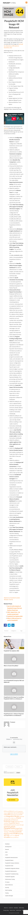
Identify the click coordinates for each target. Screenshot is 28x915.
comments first (17, 739)
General (7, 849)
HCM (5, 816)
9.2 (17, 811)
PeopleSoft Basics (9, 860)
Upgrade (17, 835)
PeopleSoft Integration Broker (12, 868)
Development (8, 846)
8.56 (10, 811)
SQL (8, 835)
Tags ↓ (21, 630)
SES (5, 835)
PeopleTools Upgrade (11, 830)
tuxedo (11, 835)
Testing (7, 893)
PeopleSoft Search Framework (12, 824)
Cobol (5, 814)
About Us (6, 907)
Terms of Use (12, 910)
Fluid (18, 814)
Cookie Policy (18, 910)
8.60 (15, 811)
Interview (22, 816)
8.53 (5, 811)
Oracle (18, 818)
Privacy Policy (6, 910)
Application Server (12, 813)
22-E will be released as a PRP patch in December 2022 (13, 45)
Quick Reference (9, 884)
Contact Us (11, 907)
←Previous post (9, 766)
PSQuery (6, 834)
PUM (15, 833)
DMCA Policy (21, 907)
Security (20, 834)
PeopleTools (9, 828)
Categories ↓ (14, 630)
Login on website (14, 754)
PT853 (11, 834)
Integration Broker (12, 816)
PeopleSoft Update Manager (17, 825)
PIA (8, 831)
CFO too (6, 128)
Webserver (16, 837)
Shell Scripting (8, 890)
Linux (15, 818)
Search (5, 771)
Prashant (6, 630)
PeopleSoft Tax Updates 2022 (14, 616)
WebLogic (12, 837)
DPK (8, 814)
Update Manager (9, 895)
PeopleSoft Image (9, 821)
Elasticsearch (13, 814)
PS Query (7, 882)
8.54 (8, 811)
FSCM (20, 814)
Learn (12, 818)
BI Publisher (21, 813)
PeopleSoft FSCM (9, 865)
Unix (13, 835)
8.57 (13, 811)
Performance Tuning (10, 879)
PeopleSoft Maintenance (11, 871)
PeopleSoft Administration (11, 857)
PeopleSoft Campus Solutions (12, 863)
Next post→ (18, 766)
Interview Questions (7, 818)
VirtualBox (7, 837)
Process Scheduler (15, 832)
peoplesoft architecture (11, 820)
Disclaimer (16, 907)
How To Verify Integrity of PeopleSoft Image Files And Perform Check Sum (14, 608)
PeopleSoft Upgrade (9, 826)
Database (7, 844)
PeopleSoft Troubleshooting (11, 874)
